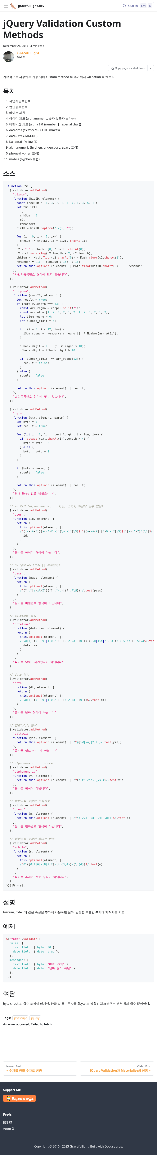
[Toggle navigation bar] (6, 6)
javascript (20, 1018)
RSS (5, 1122)
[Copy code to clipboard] (149, 185)
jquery (35, 1018)
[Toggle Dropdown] (150, 68)
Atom (7, 1129)
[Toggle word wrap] (142, 185)
